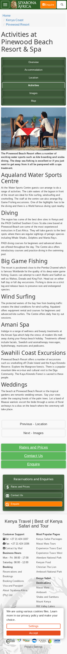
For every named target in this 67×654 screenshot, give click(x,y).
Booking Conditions (13, 581)
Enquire (33, 464)
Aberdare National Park (49, 557)
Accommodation (33, 69)
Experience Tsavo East (49, 548)
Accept (33, 632)
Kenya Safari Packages (49, 539)
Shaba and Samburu (47, 597)
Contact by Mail (14, 548)
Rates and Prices (33, 447)
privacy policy (29, 615)
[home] (23, 4)
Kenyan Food (43, 562)
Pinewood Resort (17, 24)
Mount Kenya (43, 601)
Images (33, 93)
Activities (33, 85)
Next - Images (33, 433)
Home (7, 15)
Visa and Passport (13, 585)
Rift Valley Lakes (45, 606)
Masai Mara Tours (46, 543)
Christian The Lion (46, 567)
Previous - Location (33, 424)
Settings (33, 626)
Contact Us (33, 456)
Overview (33, 62)
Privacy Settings (33, 646)
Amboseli (41, 592)
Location (33, 77)
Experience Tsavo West (49, 553)
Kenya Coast (14, 20)
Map (33, 100)
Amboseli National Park (49, 571)
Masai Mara (42, 587)
